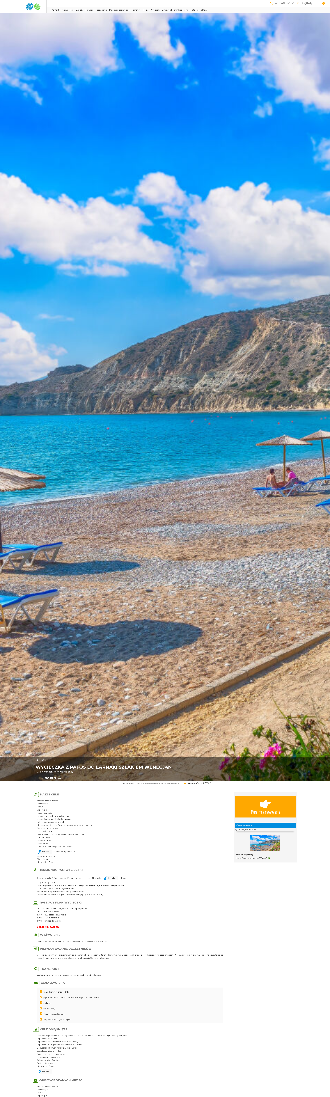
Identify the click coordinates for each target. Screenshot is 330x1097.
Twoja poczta (67, 10)
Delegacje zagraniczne (119, 10)
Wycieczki (155, 10)
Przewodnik (101, 10)
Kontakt (55, 10)
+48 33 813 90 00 (284, 3)
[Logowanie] (323, 3)
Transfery (136, 10)
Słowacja (89, 10)
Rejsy (145, 10)
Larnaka (45, 852)
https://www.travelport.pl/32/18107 (251, 858)
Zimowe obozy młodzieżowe (175, 10)
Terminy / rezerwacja (265, 812)
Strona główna (128, 783)
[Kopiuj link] (269, 858)
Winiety (79, 10)
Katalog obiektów (199, 10)
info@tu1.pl (307, 3)
